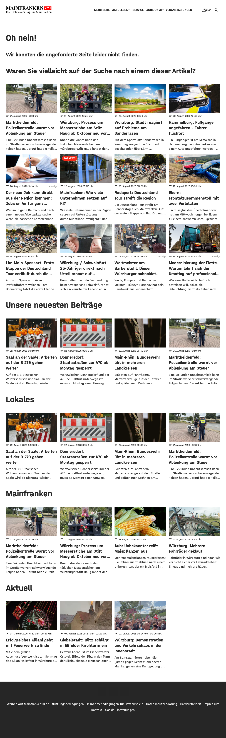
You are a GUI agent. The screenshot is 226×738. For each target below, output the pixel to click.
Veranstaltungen (179, 10)
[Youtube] (124, 691)
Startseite (102, 10)
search (216, 10)
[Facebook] (102, 691)
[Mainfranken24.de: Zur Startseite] (29, 10)
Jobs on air (154, 10)
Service (138, 10)
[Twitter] (113, 691)
